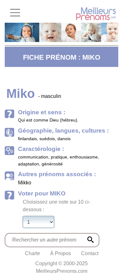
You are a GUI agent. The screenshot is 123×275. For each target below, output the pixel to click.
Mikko (24, 182)
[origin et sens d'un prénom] (90, 239)
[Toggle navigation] (15, 12)
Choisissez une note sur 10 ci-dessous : (56, 205)
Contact (89, 253)
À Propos (60, 253)
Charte (32, 253)
